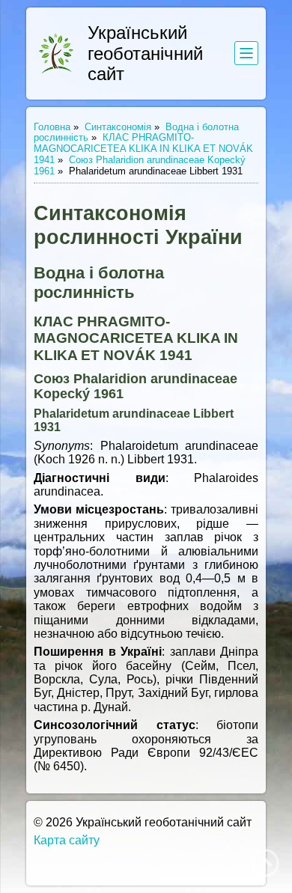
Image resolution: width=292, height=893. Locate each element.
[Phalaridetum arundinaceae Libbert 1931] (56, 53)
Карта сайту (67, 840)
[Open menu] (246, 53)
